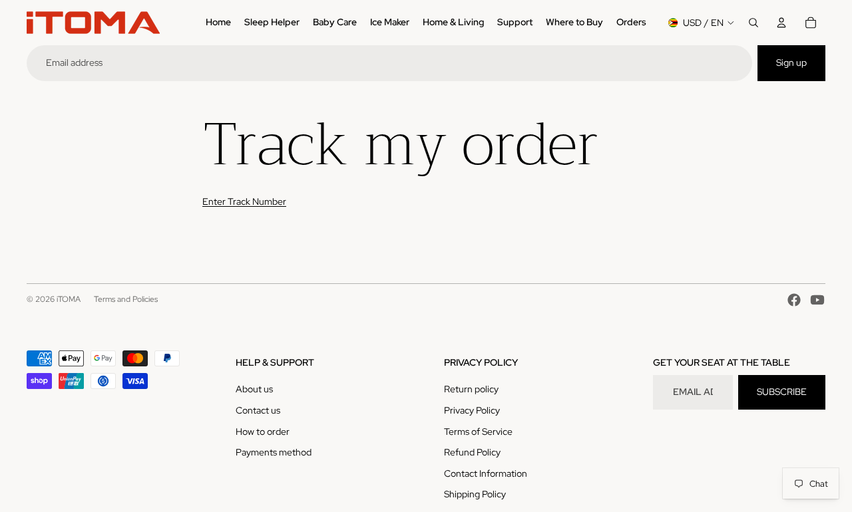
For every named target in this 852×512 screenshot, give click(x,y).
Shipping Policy (475, 494)
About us (254, 389)
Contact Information (485, 473)
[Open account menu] (781, 22)
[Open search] (753, 22)
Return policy (471, 389)
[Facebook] (794, 300)
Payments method (274, 452)
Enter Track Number (244, 201)
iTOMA (69, 299)
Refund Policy (472, 452)
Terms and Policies (126, 299)
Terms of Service (478, 432)
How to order (263, 432)
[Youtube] (817, 300)
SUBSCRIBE (782, 392)
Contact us (258, 410)
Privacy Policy (472, 410)
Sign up (791, 62)
